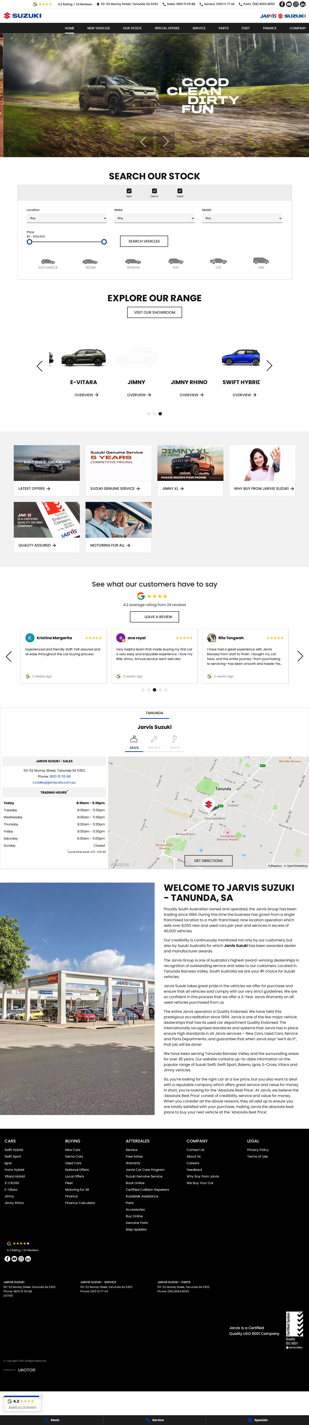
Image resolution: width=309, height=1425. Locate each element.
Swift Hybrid (14, 1150)
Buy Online (134, 1216)
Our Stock (132, 28)
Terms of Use (257, 1156)
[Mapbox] (120, 864)
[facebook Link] (282, 4)
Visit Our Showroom (154, 312)
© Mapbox (275, 866)
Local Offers (74, 1176)
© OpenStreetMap (296, 866)
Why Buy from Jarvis (203, 1176)
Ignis (8, 1163)
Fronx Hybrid (14, 1169)
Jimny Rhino (14, 1203)
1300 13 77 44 (99, 1291)
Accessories (135, 1209)
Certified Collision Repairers (147, 1189)
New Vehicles (98, 28)
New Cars (72, 1150)
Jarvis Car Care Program (145, 1169)
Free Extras (134, 1156)
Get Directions (208, 860)
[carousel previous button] (143, 141)
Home (69, 28)
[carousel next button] (165, 141)
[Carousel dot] (148, 413)
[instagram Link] (296, 4)
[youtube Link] (289, 4)
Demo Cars (74, 1156)
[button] (22, 1404)
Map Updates (136, 1229)
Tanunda (154, 713)
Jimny (9, 1196)
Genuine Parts (137, 1222)
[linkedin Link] (303, 4)
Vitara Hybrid (15, 1176)
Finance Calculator (80, 1203)
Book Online (135, 1183)
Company (298, 28)
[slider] (29, 242)
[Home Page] (22, 15)
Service (199, 28)
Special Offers (167, 28)
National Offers (77, 1169)
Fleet (246, 28)
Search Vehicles (144, 241)
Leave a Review (158, 617)
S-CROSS (12, 1183)
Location (33, 210)
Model (206, 210)
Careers (193, 1163)
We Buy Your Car (200, 1183)
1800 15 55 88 (60, 776)
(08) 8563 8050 (178, 1291)
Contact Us (195, 1150)
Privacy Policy (258, 1150)
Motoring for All (77, 1189)
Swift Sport (13, 1156)
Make (118, 210)
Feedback (194, 1169)
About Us (194, 1156)
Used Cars (73, 1163)
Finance (270, 28)
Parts (223, 28)
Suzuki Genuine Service (144, 1176)
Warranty (133, 1163)
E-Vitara (11, 1189)
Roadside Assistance (142, 1196)
